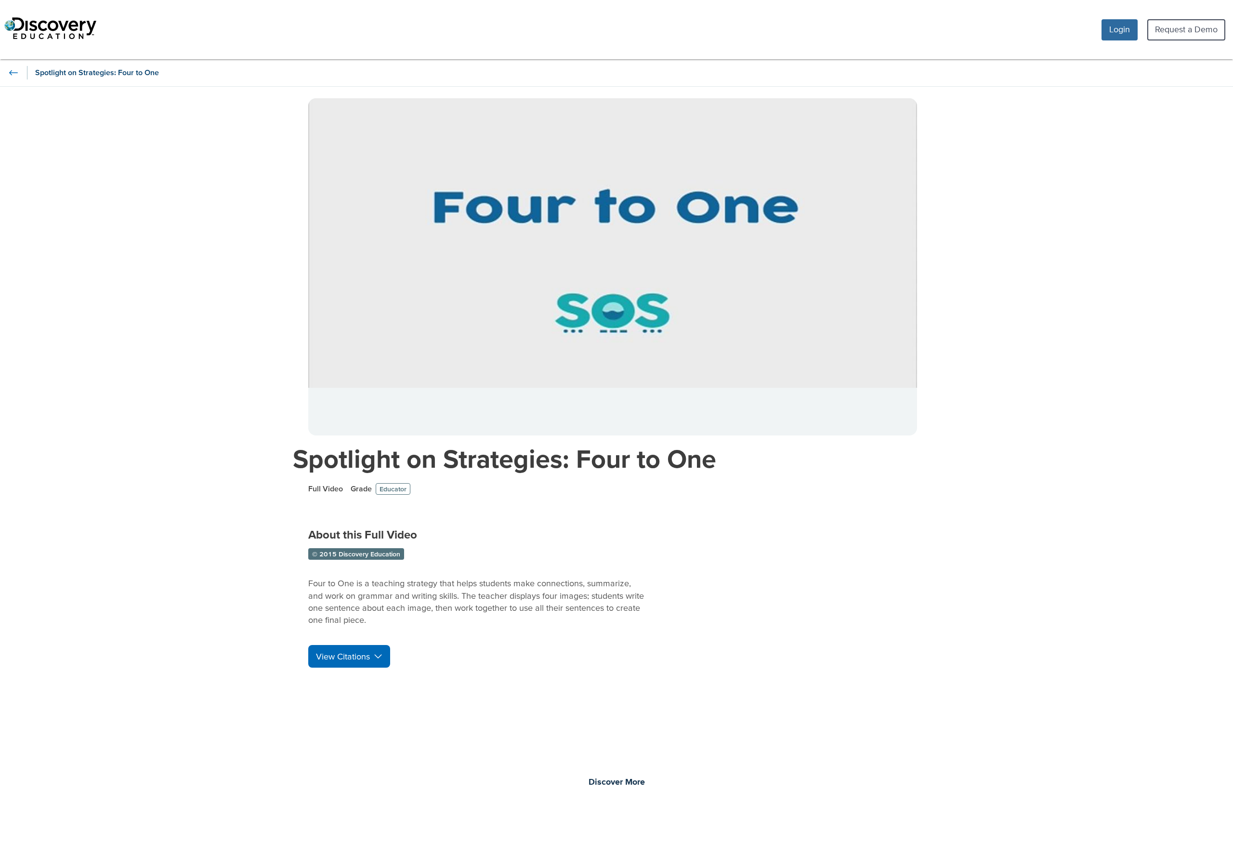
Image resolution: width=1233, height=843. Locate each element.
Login (1119, 29)
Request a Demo (1186, 29)
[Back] (13, 72)
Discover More (617, 782)
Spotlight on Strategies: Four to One (504, 458)
